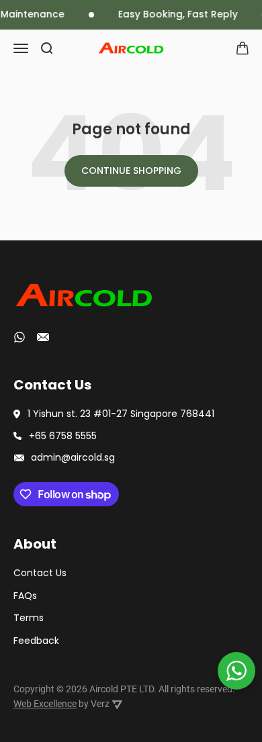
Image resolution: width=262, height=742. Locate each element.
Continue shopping (131, 170)
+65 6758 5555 (63, 436)
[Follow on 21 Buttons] (43, 339)
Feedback (36, 640)
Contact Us (40, 572)
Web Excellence (45, 703)
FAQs (25, 595)
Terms (28, 617)
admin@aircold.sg (73, 457)
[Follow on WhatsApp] (19, 337)
